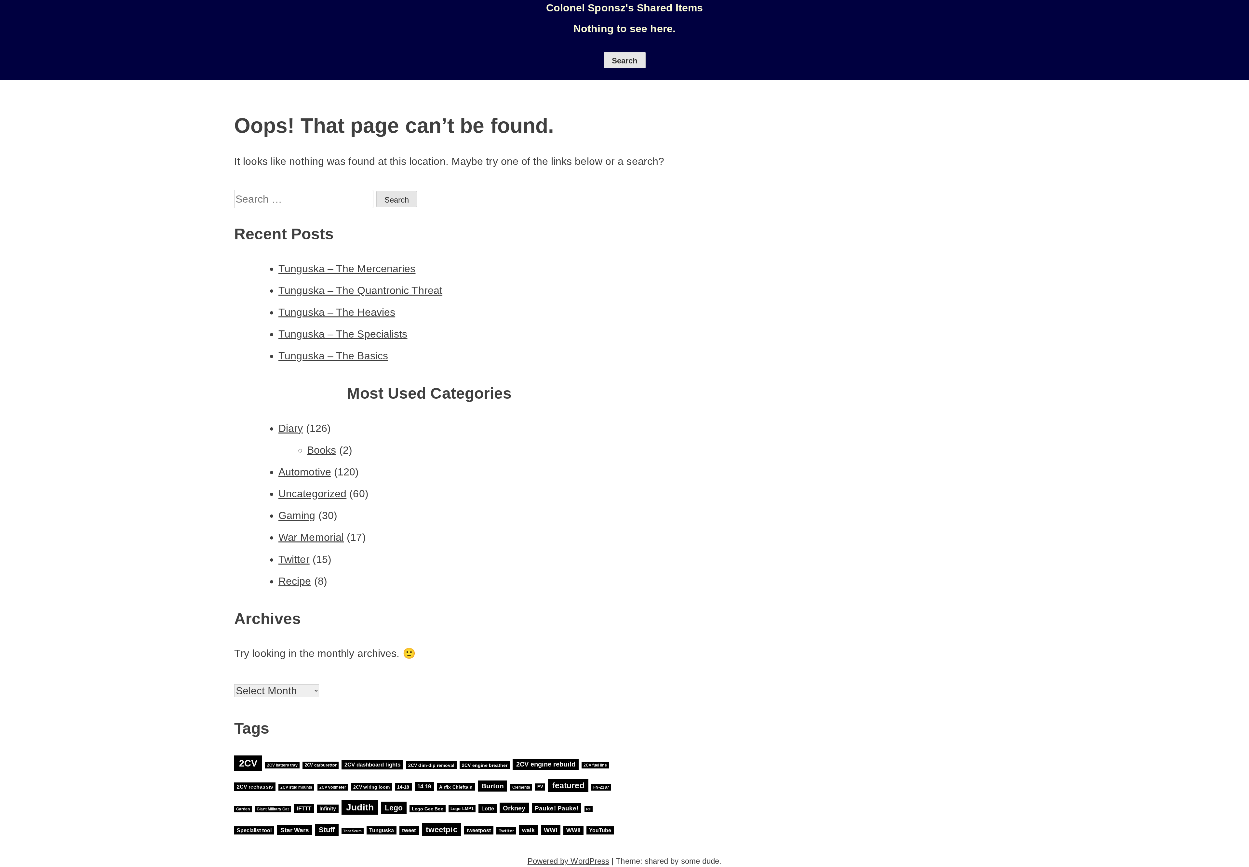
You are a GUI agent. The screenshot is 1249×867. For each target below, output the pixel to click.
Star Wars (294, 830)
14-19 (424, 786)
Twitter (294, 559)
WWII (573, 830)
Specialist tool (254, 830)
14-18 (403, 787)
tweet (409, 830)
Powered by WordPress (568, 861)
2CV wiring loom (371, 787)
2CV (248, 763)
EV (540, 787)
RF (588, 809)
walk (528, 830)
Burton (492, 786)
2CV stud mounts (296, 787)
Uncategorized (312, 494)
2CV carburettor (321, 765)
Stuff (327, 830)
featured (568, 785)
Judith (360, 807)
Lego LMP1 (461, 809)
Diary (290, 428)
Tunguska (381, 830)
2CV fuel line (595, 765)
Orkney (514, 808)
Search (625, 60)
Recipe (294, 581)
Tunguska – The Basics (333, 356)
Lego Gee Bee (427, 808)
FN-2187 (601, 787)
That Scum (352, 831)
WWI (550, 830)
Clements (521, 787)
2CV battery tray (282, 765)
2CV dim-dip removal (431, 764)
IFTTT (304, 809)
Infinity (327, 808)
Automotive (304, 472)
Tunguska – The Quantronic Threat (360, 290)
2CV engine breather (484, 764)
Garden (243, 809)
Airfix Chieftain (456, 787)
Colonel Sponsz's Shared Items (624, 8)
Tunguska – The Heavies (336, 312)
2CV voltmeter (332, 787)
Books (321, 450)
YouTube (600, 830)
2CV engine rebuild (545, 764)
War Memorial (311, 537)
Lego (394, 808)
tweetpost (479, 830)
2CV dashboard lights (372, 765)
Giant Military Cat (273, 809)
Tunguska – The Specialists (343, 334)
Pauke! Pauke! (556, 808)
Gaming (297, 515)
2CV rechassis (255, 787)
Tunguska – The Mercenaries (347, 268)
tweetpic (441, 829)
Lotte (487, 808)
